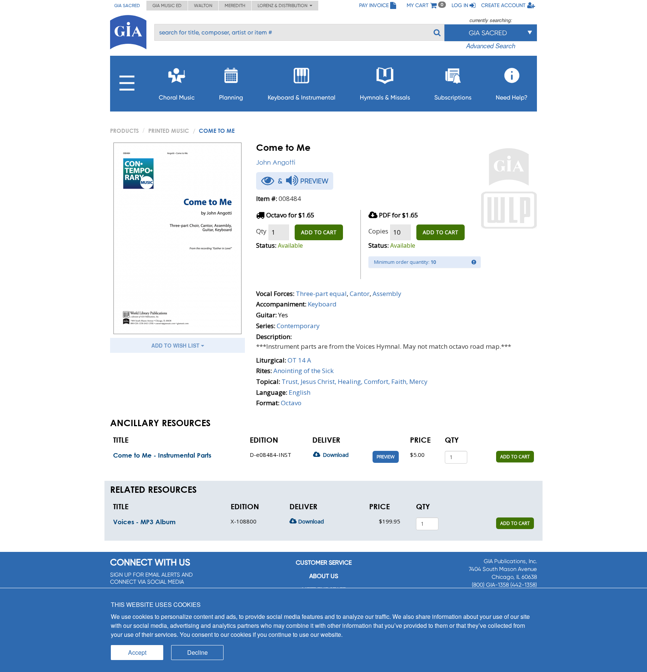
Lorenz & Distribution (284, 5)
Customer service (324, 562)
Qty (261, 231)
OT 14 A (299, 360)
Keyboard (322, 304)
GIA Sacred (127, 5)
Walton (203, 5)
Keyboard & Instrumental (301, 97)
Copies (378, 231)
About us (323, 576)
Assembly (387, 293)
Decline (197, 652)
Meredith (235, 5)
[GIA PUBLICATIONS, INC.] (128, 31)
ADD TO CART (319, 232)
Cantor (360, 293)
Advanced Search (490, 45)
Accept (137, 652)
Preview (386, 456)
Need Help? (512, 97)
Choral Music (177, 97)
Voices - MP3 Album (144, 521)
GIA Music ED (167, 5)
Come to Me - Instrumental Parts (162, 455)
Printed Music (168, 130)
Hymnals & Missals (385, 97)
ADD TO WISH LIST (176, 345)
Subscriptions (452, 97)
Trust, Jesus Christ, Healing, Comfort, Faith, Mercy (355, 381)
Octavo (291, 402)
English (299, 392)
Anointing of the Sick (303, 370)
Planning (231, 97)
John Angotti (275, 162)
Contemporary (298, 325)
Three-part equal (321, 293)
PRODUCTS (124, 130)
